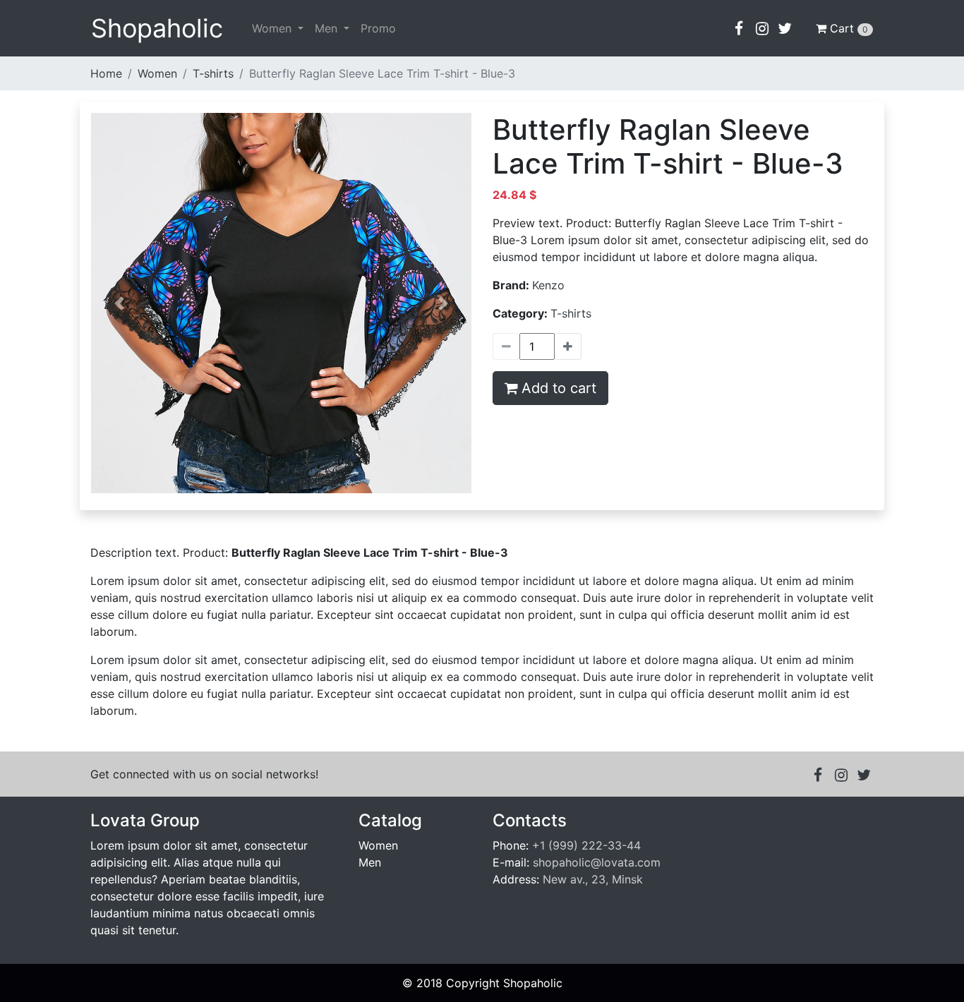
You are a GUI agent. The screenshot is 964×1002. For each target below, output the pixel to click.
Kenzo (548, 285)
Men (370, 862)
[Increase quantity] (506, 346)
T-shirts (213, 73)
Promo (378, 28)
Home (106, 73)
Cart (849, 28)
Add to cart (559, 388)
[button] (739, 28)
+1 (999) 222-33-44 (586, 845)
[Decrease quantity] (568, 346)
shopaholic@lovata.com (597, 862)
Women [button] (273, 28)
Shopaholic (157, 28)
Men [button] (328, 28)
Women (157, 73)
